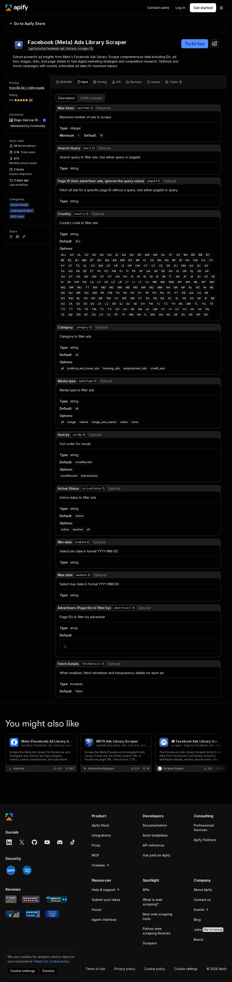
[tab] (64, 82)
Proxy (96, 845)
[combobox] (214, 43)
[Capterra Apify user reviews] (56, 899)
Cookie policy (154, 969)
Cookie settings (186, 969)
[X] (21, 842)
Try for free (195, 43)
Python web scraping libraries (156, 931)
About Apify (203, 890)
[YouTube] (47, 842)
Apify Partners (205, 840)
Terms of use (95, 969)
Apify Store (100, 825)
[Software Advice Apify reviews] (31, 899)
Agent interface (104, 920)
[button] (92, 108)
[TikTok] (72, 842)
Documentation (155, 825)
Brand (198, 939)
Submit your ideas (106, 900)
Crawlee (98, 865)
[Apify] (16, 8)
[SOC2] (27, 870)
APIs (146, 890)
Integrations (101, 835)
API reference (153, 845)
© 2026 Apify (217, 969)
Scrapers (150, 943)
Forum (96, 910)
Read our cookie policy (51, 961)
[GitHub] (34, 842)
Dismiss (48, 971)
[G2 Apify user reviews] (12, 913)
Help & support (103, 890)
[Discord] (59, 842)
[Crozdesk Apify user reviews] (52, 913)
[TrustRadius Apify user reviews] (32, 913)
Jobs (208, 929)
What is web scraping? (152, 902)
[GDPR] (10, 870)
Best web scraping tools (157, 916)
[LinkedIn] (9, 842)
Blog (197, 920)
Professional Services (204, 827)
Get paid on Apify (156, 855)
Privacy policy (124, 969)
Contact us (202, 900)
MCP (95, 855)
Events (199, 910)
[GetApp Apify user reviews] (10, 899)
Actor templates (155, 835)
